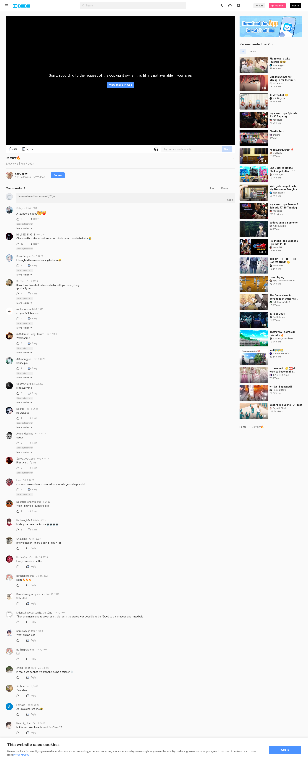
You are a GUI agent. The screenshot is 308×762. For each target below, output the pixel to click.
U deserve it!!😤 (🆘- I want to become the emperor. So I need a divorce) (282, 370)
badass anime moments (284, 222)
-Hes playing (277, 277)
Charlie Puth (277, 131)
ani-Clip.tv (21, 173)
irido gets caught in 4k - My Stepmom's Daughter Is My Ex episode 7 (284, 188)
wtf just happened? (281, 386)
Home (243, 426)
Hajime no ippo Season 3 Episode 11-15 (284, 242)
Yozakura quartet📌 (281, 149)
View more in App (120, 84)
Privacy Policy (21, 754)
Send (227, 149)
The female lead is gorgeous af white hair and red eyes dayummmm (284, 297)
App (261, 5)
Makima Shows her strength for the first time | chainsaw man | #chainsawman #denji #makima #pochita (283, 78)
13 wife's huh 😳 (279, 95)
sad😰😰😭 (276, 350)
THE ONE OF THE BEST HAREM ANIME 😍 (283, 261)
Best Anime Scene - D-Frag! (286, 404)
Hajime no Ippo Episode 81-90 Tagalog (283, 115)
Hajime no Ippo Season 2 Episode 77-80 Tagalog (284, 206)
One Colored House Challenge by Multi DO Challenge (282, 170)
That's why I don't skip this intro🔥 (282, 334)
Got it (285, 749)
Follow (58, 175)
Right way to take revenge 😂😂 (280, 60)
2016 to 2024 (277, 313)
